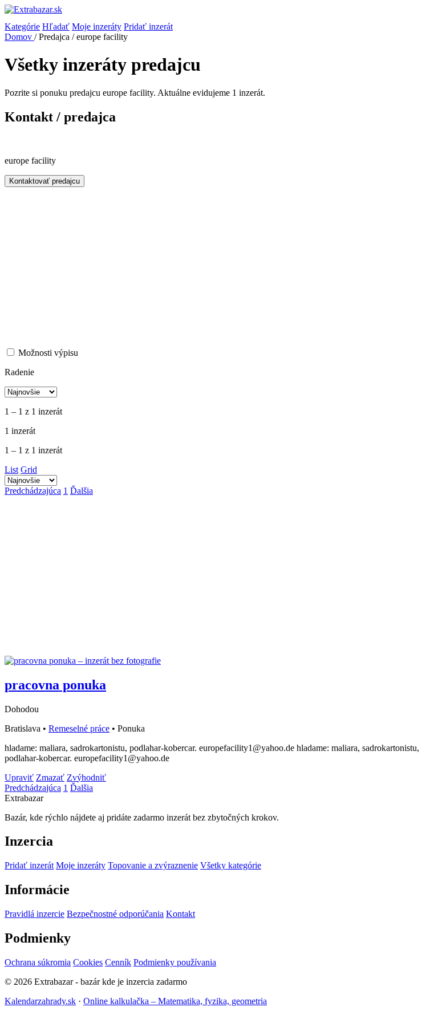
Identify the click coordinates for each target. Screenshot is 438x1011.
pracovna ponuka (55, 684)
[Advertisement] (219, 267)
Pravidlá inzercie (34, 914)
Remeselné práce (79, 728)
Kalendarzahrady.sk (40, 1001)
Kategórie (22, 26)
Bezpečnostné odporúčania (115, 914)
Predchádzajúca (33, 491)
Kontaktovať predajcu (44, 181)
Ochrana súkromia (38, 962)
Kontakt (180, 914)
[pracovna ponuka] (83, 660)
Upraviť (19, 777)
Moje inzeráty (96, 26)
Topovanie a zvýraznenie (153, 865)
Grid (29, 469)
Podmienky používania (174, 962)
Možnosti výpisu (48, 353)
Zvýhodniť (86, 777)
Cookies (88, 962)
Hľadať (56, 26)
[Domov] (219, 13)
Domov (19, 37)
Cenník (118, 962)
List (11, 469)
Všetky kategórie (230, 865)
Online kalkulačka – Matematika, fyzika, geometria (175, 1001)
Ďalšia (81, 491)
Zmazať (50, 777)
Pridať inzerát (148, 26)
